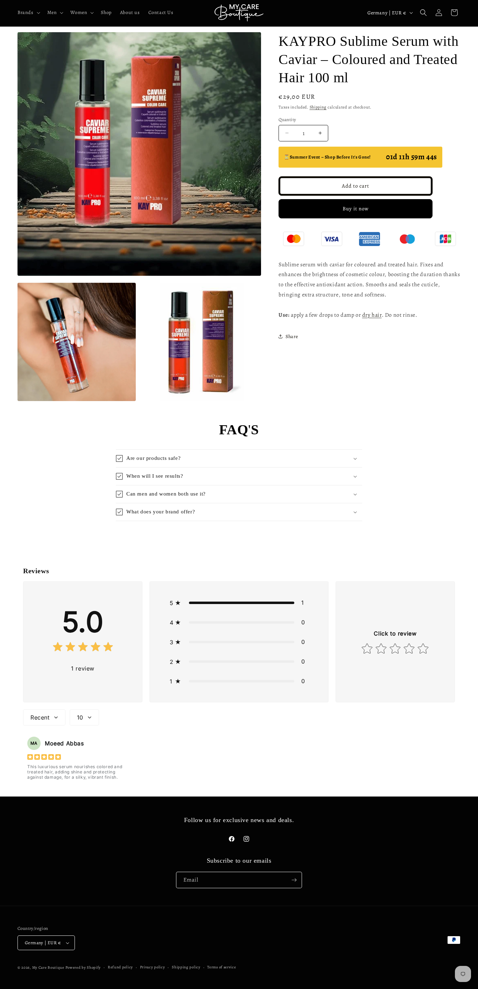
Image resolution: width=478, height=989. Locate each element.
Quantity (287, 119)
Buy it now (356, 208)
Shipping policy (186, 967)
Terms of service (221, 967)
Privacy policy (152, 967)
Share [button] (292, 336)
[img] (83, 648)
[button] (28, 12)
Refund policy (120, 967)
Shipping (318, 107)
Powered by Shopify (83, 967)
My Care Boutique (48, 967)
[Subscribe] (294, 880)
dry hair (372, 314)
